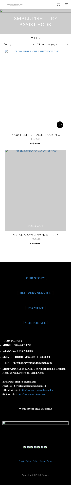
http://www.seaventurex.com (32, 394)
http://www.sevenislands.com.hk (37, 390)
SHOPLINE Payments (40, 475)
